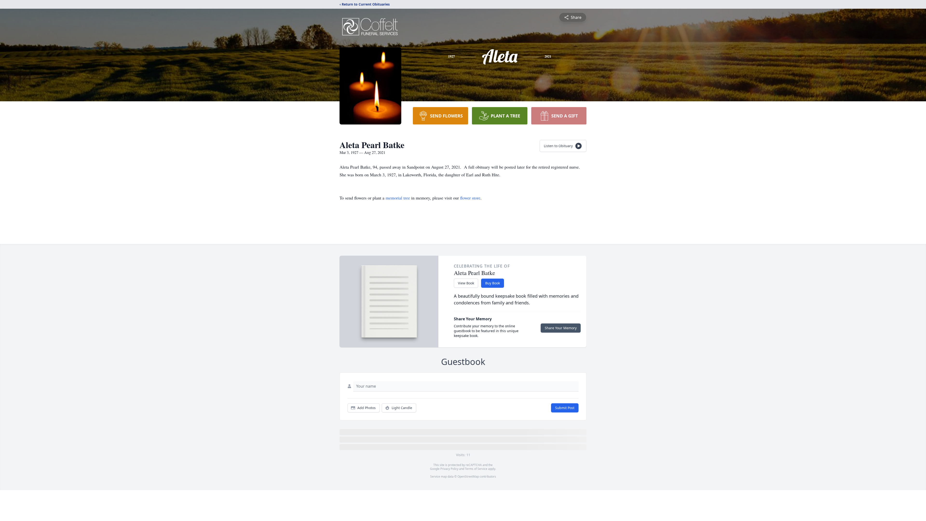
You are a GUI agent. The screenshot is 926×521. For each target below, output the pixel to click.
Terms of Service (476, 469)
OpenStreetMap (468, 476)
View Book (466, 283)
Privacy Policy (449, 469)
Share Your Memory (561, 328)
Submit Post (564, 407)
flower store (470, 198)
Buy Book (492, 283)
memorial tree (398, 198)
